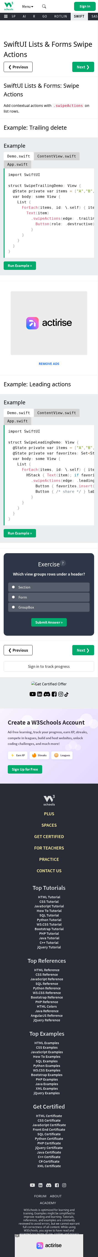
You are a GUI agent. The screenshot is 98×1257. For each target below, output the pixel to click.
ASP (12, 16)
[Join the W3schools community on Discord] (46, 694)
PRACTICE (49, 859)
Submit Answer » (49, 622)
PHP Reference (46, 1001)
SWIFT (79, 16)
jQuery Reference (47, 1020)
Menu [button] (26, 6)
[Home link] (8, 6)
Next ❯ (83, 67)
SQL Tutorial (49, 915)
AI (24, 16)
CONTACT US (49, 870)
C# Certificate (49, 1161)
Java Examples (46, 1083)
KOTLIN (60, 16)
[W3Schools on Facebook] (54, 694)
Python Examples (46, 1065)
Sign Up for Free (25, 769)
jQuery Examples (47, 1093)
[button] (44, 6)
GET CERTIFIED (49, 836)
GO (44, 16)
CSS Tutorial (49, 901)
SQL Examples (47, 1061)
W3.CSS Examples (46, 1070)
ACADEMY (48, 1202)
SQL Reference (47, 983)
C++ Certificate (49, 1156)
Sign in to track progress (49, 666)
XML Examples (47, 1088)
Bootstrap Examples (46, 1074)
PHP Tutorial (49, 933)
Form (22, 597)
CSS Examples (47, 1047)
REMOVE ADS (49, 363)
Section (24, 587)
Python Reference (47, 988)
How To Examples (46, 1056)
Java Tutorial (49, 938)
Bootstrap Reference (47, 997)
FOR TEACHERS (49, 848)
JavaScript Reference (46, 979)
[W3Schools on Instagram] (61, 694)
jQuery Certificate (49, 1147)
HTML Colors (47, 1006)
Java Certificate (49, 1152)
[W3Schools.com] (49, 802)
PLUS (49, 813)
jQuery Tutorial (49, 947)
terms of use (45, 1234)
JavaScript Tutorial (49, 906)
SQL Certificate (49, 1134)
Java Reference (47, 1011)
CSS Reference (47, 974)
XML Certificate (49, 1166)
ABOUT (56, 1196)
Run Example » (20, 265)
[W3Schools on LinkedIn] (39, 694)
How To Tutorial (49, 910)
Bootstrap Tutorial (49, 929)
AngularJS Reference (47, 1015)
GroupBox (26, 607)
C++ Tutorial (49, 942)
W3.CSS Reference (47, 992)
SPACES (49, 825)
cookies (59, 1234)
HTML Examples (46, 1042)
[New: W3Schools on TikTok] (66, 694)
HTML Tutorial (49, 897)
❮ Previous (18, 67)
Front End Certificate (49, 1129)
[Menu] (6, 16)
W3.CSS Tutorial (49, 924)
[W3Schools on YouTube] (32, 694)
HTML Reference (46, 970)
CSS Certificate (49, 1120)
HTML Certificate (49, 1115)
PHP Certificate (49, 1143)
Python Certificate (49, 1138)
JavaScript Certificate (49, 1125)
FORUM (40, 1196)
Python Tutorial (49, 919)
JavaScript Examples (47, 1052)
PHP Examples (47, 1079)
